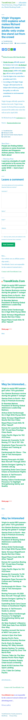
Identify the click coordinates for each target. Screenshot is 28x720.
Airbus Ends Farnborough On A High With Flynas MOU (14, 311)
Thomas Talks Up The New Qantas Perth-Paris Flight (13, 656)
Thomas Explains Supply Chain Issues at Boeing (12, 661)
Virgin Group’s (8, 71)
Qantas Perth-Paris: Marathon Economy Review (13, 639)
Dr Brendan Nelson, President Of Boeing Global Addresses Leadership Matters (13, 303)
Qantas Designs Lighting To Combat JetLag (13, 466)
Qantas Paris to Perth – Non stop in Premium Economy (13, 296)
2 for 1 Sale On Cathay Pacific (11, 671)
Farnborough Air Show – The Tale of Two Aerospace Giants (14, 454)
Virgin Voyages (8, 62)
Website (4, 228)
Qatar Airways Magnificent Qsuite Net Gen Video (13, 316)
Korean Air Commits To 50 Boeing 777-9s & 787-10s (13, 441)
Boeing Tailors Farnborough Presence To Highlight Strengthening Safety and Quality (13, 483)
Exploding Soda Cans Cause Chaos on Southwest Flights (14, 471)
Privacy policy (6, 705)
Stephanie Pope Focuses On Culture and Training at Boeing (14, 447)
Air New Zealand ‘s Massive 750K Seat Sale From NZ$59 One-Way (14, 625)
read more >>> (21, 118)
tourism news (6, 136)
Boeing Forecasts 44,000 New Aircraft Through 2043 (14, 460)
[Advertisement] (14, 359)
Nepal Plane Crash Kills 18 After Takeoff (13, 321)
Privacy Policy (13, 715)
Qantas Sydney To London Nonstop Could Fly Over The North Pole (14, 650)
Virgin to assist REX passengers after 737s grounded (14, 286)
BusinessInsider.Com (14, 123)
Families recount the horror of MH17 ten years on (13, 631)
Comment (5, 191)
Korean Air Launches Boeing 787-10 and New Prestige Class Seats (14, 430)
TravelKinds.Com (8, 3)
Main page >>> (7, 329)
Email (3, 219)
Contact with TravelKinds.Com (11, 272)
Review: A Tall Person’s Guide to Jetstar (12, 476)
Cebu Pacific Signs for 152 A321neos (13, 436)
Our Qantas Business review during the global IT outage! (14, 291)
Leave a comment (21, 43)
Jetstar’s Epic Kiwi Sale (12, 635)
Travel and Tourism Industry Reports (13, 134)
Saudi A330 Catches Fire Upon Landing (12, 666)
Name (4, 211)
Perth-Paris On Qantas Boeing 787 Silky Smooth (12, 644)
